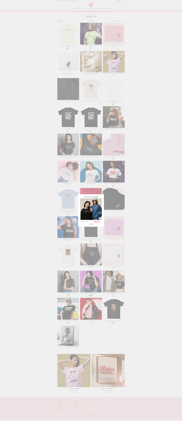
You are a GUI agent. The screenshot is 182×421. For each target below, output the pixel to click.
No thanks (91, 223)
